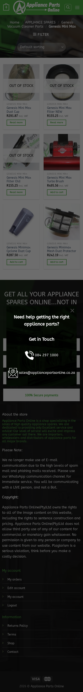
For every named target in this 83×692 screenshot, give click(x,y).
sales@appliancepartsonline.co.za (47, 373)
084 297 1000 (46, 355)
